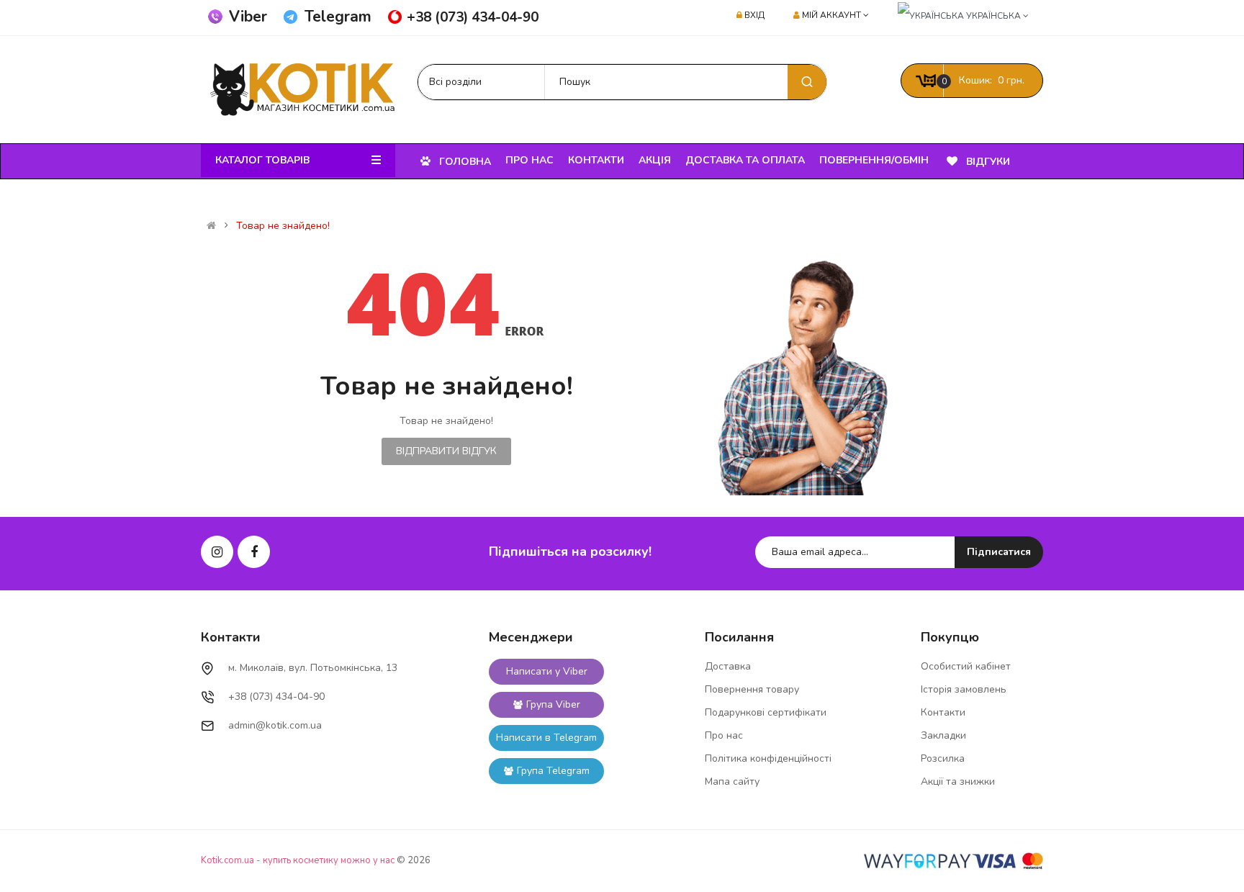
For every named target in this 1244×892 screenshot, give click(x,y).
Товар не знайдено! (283, 226)
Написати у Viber (546, 671)
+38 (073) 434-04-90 (472, 17)
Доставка (728, 666)
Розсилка (943, 758)
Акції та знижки (958, 781)
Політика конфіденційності (768, 758)
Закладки (943, 735)
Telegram (338, 16)
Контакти (943, 712)
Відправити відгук (446, 451)
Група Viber (553, 704)
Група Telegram (553, 771)
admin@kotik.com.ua (275, 725)
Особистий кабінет (966, 666)
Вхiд (754, 15)
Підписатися (999, 552)
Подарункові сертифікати (765, 712)
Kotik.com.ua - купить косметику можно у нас (298, 860)
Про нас (724, 735)
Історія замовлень (963, 689)
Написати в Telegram (546, 737)
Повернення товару (752, 689)
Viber (248, 16)
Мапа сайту (732, 781)
